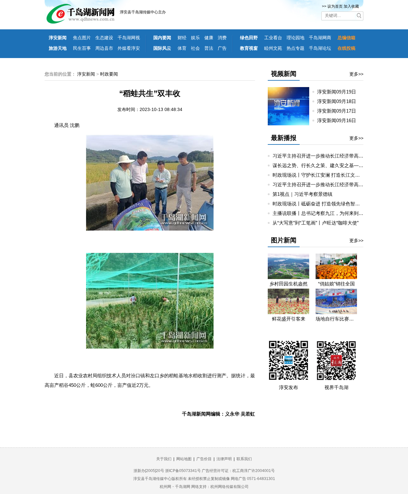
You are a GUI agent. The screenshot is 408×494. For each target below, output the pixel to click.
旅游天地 (58, 48)
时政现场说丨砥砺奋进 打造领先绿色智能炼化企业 (326, 203)
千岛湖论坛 (320, 48)
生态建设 (104, 37)
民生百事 (82, 48)
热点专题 (295, 48)
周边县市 (104, 48)
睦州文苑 (273, 48)
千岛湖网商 (320, 37)
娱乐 (195, 37)
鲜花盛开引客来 (288, 318)
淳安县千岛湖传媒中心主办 (143, 12)
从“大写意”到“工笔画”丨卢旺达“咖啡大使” (316, 222)
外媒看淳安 (129, 48)
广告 (222, 48)
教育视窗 (249, 48)
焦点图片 (82, 37)
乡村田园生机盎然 (288, 283)
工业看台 (273, 37)
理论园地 (295, 37)
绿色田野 (249, 37)
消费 (222, 37)
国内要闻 (162, 37)
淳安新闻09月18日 (339, 101)
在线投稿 (346, 48)
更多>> (356, 74)
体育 (182, 48)
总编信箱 (346, 37)
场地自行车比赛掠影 (336, 318)
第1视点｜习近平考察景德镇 (302, 194)
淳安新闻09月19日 (339, 91)
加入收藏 (351, 6)
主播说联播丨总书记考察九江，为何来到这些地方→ (327, 213)
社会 (195, 48)
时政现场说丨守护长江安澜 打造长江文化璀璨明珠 (326, 175)
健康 (208, 37)
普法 (208, 48)
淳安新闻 (58, 37)
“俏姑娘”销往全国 (336, 283)
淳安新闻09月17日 (339, 111)
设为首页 (335, 6)
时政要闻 (109, 74)
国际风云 (162, 48)
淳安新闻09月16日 (339, 120)
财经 (182, 37)
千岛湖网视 (129, 37)
